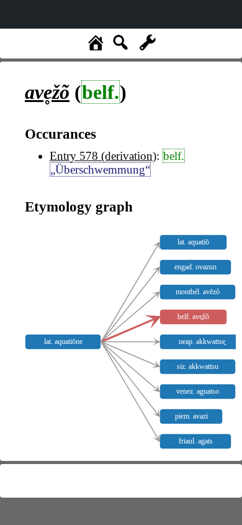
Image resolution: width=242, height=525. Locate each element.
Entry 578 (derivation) (103, 155)
